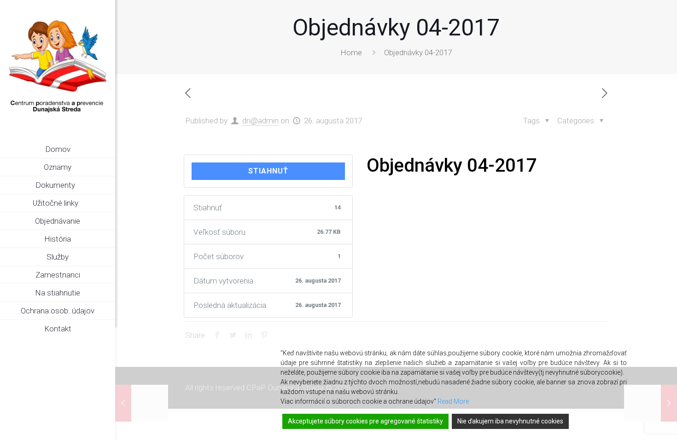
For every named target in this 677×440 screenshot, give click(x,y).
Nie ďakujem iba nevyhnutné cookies (510, 421)
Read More (453, 401)
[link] (108, 185)
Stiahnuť (268, 171)
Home (351, 52)
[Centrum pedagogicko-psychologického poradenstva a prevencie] (57, 66)
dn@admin (260, 120)
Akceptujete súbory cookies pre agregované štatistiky (365, 421)
